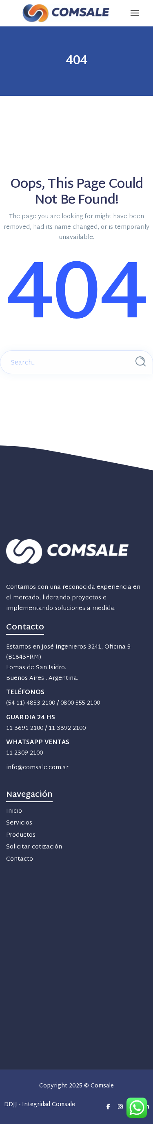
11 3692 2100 (67, 728)
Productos (20, 835)
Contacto (19, 859)
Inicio (14, 811)
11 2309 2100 (24, 753)
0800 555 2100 (80, 703)
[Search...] (140, 361)
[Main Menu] (135, 13)
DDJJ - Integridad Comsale (39, 1105)
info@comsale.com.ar (37, 767)
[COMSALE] (65, 13)
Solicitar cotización (34, 847)
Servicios (19, 823)
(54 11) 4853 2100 (30, 703)
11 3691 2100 (24, 728)
